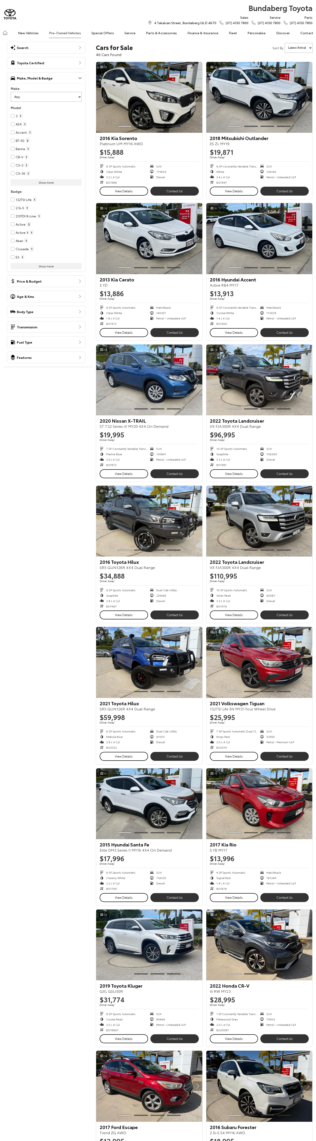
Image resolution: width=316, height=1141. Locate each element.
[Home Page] (10, 14)
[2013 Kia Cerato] (149, 238)
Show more (46, 182)
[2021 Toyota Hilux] (149, 662)
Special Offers (102, 32)
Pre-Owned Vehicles (65, 32)
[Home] (5, 33)
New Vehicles (28, 32)
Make (15, 88)
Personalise (256, 32)
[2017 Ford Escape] (149, 1086)
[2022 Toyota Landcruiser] (259, 380)
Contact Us (175, 191)
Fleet (233, 32)
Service (129, 32)
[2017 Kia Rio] (259, 803)
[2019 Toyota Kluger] (149, 945)
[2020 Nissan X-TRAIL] (149, 380)
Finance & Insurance (202, 32)
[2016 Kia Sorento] (149, 97)
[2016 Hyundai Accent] (259, 238)
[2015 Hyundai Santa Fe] (149, 803)
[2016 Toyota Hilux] (149, 521)
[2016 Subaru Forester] (259, 1086)
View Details (124, 191)
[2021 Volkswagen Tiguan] (259, 662)
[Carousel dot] (125, 126)
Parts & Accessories (161, 32)
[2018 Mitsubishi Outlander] (259, 97)
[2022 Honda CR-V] (259, 945)
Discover (283, 32)
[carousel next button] (197, 97)
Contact (306, 32)
